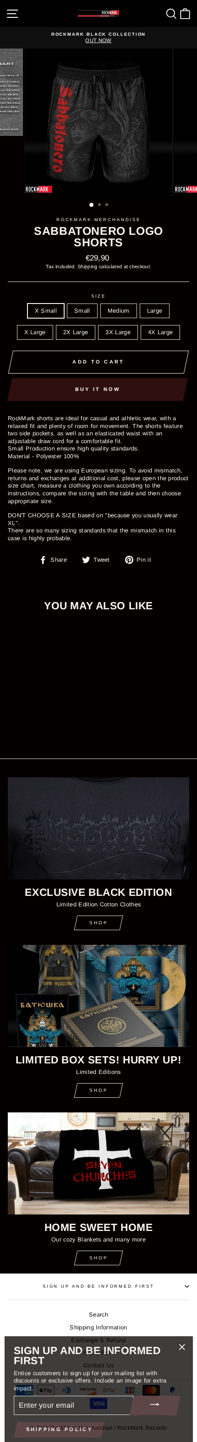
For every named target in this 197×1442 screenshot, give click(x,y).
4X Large (160, 332)
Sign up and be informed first (98, 1286)
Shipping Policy (59, 1426)
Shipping (87, 266)
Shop (98, 922)
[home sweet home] (98, 1163)
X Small (46, 310)
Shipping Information (98, 1327)
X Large (35, 332)
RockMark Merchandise (98, 219)
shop (98, 1090)
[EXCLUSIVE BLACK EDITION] (98, 828)
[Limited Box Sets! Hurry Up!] (98, 996)
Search (98, 1314)
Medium (119, 310)
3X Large (118, 332)
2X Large (75, 332)
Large (155, 310)
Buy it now (97, 389)
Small (82, 310)
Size (98, 295)
